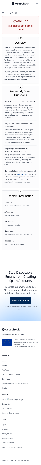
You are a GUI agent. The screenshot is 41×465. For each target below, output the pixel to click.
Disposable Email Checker (11, 374)
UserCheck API (22, 174)
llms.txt (4, 388)
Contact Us (6, 404)
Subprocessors (7, 438)
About (4, 361)
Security (5, 429)
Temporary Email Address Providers (15, 383)
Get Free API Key (20, 300)
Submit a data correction (11, 413)
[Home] (3, 12)
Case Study (6, 379)
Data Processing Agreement (12, 447)
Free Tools (5, 370)
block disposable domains (17, 79)
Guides (4, 365)
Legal (4, 425)
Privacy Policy (6, 434)
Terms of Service (8, 443)
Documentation (7, 408)
